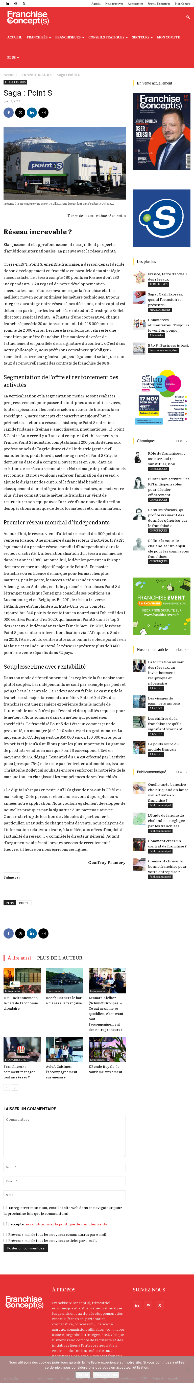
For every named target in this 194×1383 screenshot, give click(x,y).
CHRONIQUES (158, 468)
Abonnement (135, 3)
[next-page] (15, 1087)
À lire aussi (19, 958)
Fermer (82, 1375)
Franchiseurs (68, 37)
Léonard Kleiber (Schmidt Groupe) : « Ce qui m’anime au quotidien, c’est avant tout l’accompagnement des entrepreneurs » (106, 1013)
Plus (11, 57)
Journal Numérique (159, 3)
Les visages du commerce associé (164, 700)
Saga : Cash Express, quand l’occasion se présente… (165, 299)
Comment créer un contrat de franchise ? (167, 843)
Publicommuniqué (160, 805)
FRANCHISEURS (36, 74)
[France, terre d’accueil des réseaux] (139, 277)
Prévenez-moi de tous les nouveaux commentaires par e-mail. (57, 1234)
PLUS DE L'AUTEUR (59, 958)
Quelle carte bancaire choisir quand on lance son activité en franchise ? (168, 792)
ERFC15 (24, 903)
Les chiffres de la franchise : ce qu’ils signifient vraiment (165, 723)
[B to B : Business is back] (139, 349)
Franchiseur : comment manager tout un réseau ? (19, 1071)
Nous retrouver (114, 3)
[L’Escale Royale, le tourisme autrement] (107, 1049)
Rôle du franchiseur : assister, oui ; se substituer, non (166, 458)
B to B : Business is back (168, 345)
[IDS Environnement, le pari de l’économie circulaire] (22, 980)
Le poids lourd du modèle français (163, 746)
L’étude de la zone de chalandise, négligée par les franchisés (166, 820)
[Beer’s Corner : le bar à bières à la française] (64, 980)
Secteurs (140, 37)
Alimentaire (156, 335)
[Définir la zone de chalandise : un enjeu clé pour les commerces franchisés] (139, 544)
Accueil (14, 37)
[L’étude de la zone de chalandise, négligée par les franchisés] (139, 819)
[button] (188, 17)
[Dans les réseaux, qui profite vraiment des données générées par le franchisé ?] (139, 513)
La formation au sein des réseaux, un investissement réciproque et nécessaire (166, 672)
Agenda (96, 3)
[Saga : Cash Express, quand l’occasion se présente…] (139, 297)
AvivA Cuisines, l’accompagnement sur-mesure (61, 1071)
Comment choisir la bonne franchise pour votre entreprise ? (167, 866)
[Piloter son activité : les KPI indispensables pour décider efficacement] (139, 482)
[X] (24, 3)
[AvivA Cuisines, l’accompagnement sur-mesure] (64, 1049)
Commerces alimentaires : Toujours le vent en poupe (168, 325)
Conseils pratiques (106, 37)
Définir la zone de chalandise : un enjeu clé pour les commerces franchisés (168, 548)
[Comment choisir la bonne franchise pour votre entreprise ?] (139, 864)
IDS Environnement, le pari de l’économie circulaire (21, 1003)
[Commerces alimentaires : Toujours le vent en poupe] (139, 323)
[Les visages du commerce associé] (139, 701)
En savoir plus (106, 1375)
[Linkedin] (7, 3)
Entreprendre (12, 990)
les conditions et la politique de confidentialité (66, 1223)
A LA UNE (156, 688)
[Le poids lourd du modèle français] (139, 747)
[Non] (187, 1369)
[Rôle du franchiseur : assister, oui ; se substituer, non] (139, 457)
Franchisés (37, 37)
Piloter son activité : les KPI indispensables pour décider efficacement (168, 486)
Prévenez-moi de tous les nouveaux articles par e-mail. (52, 1240)
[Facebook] (9, 113)
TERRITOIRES (158, 284)
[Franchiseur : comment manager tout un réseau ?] (22, 1049)
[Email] (43, 113)
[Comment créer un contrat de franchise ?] (139, 844)
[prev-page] (7, 1087)
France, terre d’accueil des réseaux (167, 276)
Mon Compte (182, 3)
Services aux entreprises (163, 350)
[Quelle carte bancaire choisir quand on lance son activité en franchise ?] (139, 788)
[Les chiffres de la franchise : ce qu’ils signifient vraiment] (139, 722)
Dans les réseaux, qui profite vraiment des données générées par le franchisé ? (167, 517)
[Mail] (15, 3)
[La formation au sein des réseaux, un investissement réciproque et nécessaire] (139, 665)
